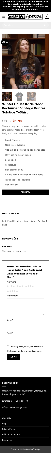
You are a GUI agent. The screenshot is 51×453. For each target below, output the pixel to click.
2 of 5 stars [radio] (12, 286)
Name (10, 320)
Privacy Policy (8, 429)
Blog (4, 423)
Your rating (12, 281)
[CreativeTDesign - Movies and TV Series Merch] (25, 16)
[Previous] (6, 61)
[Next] (44, 61)
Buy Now (25, 192)
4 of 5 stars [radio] (29, 286)
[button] (4, 16)
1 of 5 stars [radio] (7, 286)
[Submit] (45, 25)
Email (10, 333)
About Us (6, 418)
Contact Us (7, 440)
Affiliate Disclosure (11, 434)
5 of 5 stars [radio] (12, 291)
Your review (12, 295)
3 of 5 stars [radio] (19, 286)
